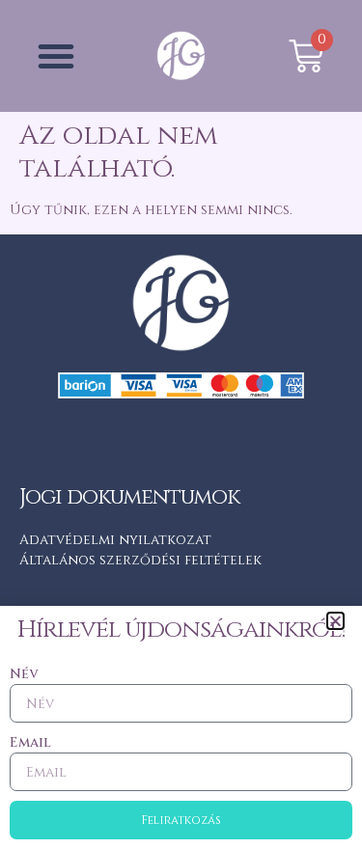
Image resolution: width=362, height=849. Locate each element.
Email (30, 742)
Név (24, 674)
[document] (181, 424)
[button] (335, 621)
